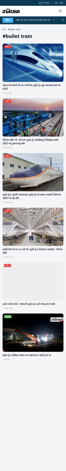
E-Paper (46, 3)
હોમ (4, 29)
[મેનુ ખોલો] (60, 11)
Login (60, 3)
